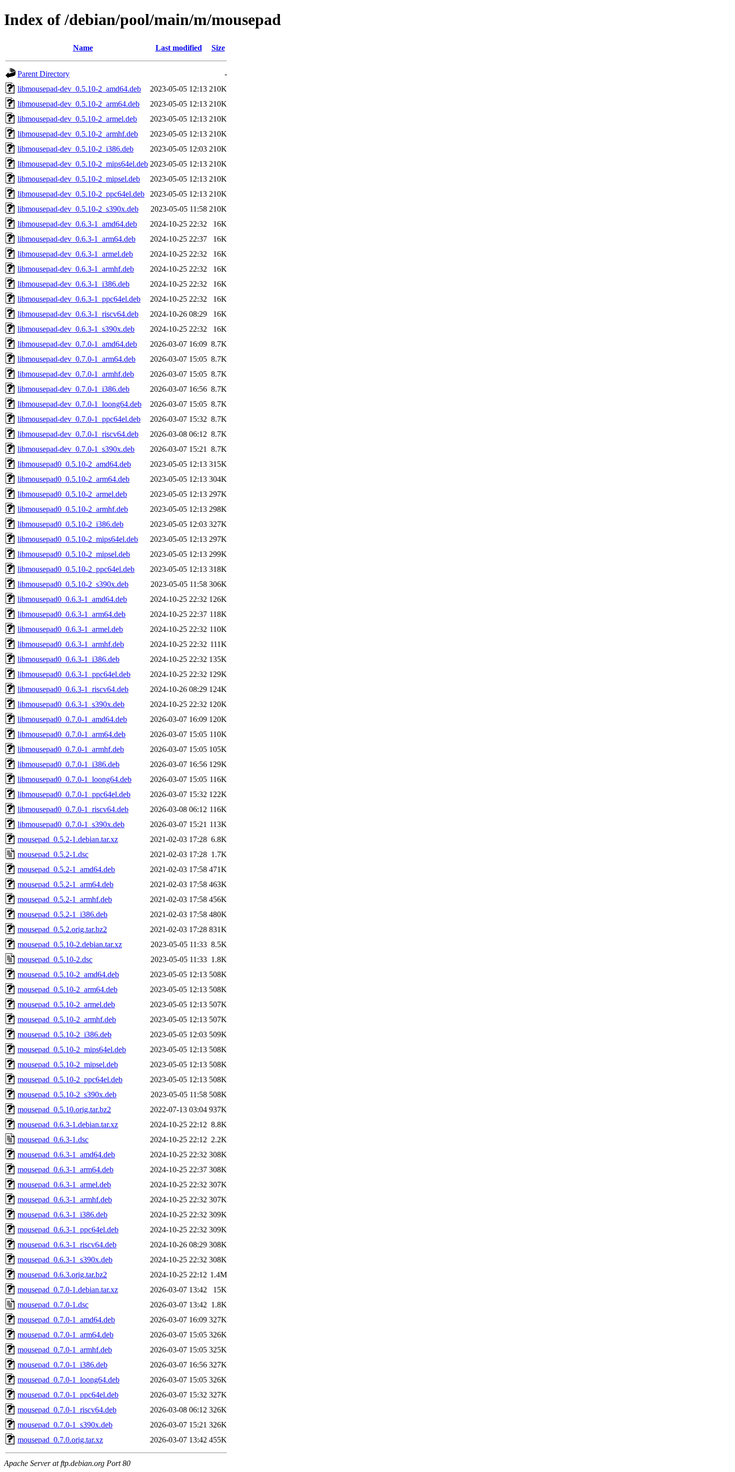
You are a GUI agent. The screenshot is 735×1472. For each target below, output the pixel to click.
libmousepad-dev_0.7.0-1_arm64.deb (77, 359)
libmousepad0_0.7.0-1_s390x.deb (71, 824)
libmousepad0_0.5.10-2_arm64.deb (74, 479)
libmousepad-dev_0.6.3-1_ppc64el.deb (79, 299)
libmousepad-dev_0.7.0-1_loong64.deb (80, 404)
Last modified (179, 48)
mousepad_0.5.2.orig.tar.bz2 (62, 929)
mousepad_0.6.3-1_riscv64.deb (67, 1244)
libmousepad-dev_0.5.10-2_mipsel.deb (79, 179)
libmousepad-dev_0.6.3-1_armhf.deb (76, 269)
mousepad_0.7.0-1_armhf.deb (65, 1349)
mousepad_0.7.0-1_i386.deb (63, 1364)
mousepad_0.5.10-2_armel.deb (66, 1004)
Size (218, 48)
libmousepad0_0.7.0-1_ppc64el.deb (74, 794)
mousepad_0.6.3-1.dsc (53, 1139)
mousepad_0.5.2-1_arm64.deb (66, 884)
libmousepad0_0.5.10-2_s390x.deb (73, 584)
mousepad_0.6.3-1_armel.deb (64, 1184)
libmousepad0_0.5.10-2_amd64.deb (74, 464)
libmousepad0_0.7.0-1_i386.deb (69, 764)
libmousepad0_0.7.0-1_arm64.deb (72, 734)
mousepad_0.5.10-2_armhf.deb (67, 1019)
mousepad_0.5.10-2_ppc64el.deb (70, 1079)
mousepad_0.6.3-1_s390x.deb (65, 1259)
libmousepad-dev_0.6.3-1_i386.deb (74, 284)
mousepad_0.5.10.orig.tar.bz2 (64, 1109)
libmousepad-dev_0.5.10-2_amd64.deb (79, 89)
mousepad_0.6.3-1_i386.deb (63, 1214)
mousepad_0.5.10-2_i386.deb (65, 1034)
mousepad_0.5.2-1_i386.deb (63, 914)
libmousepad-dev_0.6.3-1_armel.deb (75, 254)
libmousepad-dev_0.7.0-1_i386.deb (74, 389)
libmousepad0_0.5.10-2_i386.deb (71, 524)
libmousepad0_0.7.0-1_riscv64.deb (73, 809)
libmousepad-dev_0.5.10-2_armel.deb (77, 119)
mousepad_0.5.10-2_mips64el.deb (72, 1049)
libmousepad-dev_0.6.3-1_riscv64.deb (78, 314)
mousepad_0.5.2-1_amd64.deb (66, 869)
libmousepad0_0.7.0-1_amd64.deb (72, 719)
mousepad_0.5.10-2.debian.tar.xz (70, 944)
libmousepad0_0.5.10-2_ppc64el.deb (76, 569)
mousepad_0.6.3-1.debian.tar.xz (68, 1124)
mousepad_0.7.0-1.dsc (53, 1304)
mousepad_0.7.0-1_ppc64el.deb (68, 1394)
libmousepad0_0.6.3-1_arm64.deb (72, 614)
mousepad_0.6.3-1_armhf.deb (65, 1199)
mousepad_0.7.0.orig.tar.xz (60, 1439)
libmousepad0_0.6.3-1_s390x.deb (71, 704)
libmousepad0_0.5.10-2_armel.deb (72, 494)
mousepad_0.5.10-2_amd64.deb (68, 974)
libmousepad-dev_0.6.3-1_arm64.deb (77, 239)
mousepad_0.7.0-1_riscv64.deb (67, 1409)
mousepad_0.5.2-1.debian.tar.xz (68, 839)
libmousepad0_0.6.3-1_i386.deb (69, 659)
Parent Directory (44, 74)
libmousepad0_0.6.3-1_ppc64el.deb (74, 674)
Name (83, 48)
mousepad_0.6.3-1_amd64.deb (66, 1154)
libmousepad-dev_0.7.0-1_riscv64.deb (78, 434)
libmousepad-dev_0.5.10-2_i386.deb (76, 149)
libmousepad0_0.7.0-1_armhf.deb (71, 749)
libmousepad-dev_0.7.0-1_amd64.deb (77, 344)
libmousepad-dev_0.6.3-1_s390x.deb (76, 329)
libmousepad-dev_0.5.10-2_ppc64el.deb (81, 194)
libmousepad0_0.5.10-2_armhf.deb (73, 509)
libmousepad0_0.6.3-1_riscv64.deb (73, 689)
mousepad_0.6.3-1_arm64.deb (66, 1169)
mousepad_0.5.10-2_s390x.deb (67, 1094)
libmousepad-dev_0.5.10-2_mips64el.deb (83, 164)
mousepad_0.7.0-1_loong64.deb (69, 1379)
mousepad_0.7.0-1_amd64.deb (66, 1319)
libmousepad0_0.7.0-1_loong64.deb (75, 779)
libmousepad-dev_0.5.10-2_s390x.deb (78, 209)
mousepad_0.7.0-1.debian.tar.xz (68, 1289)
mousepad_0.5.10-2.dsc (55, 959)
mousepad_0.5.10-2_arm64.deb (68, 989)
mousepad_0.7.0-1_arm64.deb (66, 1334)
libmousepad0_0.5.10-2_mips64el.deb (78, 539)
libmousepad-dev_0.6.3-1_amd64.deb (77, 224)
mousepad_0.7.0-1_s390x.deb (65, 1424)
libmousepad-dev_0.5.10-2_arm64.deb (79, 104)
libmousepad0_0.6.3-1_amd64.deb (72, 599)
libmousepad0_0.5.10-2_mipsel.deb (74, 554)
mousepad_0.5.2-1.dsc (53, 854)
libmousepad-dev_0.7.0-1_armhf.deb (76, 374)
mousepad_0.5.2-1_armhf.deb (65, 899)
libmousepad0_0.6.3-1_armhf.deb (71, 644)
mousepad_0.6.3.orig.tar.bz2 (62, 1274)
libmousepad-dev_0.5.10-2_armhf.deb (78, 134)
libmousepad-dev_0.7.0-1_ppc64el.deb (79, 419)
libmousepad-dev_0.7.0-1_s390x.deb (76, 449)
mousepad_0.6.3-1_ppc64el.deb (68, 1229)
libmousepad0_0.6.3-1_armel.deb (70, 629)
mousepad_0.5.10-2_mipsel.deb (68, 1064)
